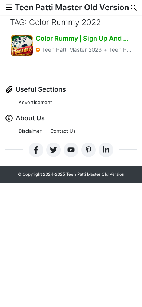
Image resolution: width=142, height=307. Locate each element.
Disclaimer (30, 131)
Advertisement (35, 102)
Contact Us (63, 131)
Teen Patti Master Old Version (72, 7)
